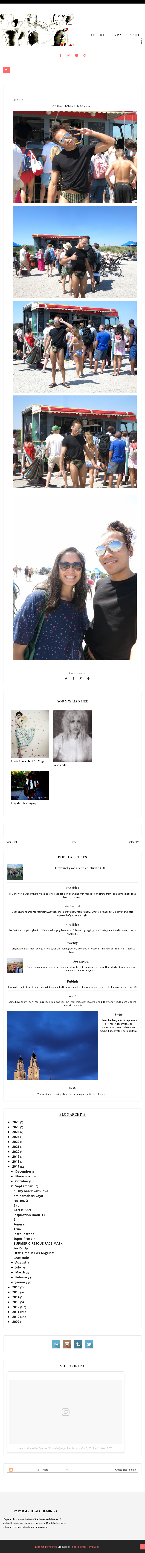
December (23, 1171)
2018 (16, 1161)
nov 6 (72, 996)
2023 (16, 1137)
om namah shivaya (28, 1196)
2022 (16, 1141)
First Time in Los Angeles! (33, 1253)
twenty (73, 943)
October (22, 1181)
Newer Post (10, 842)
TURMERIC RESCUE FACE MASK (37, 1243)
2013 (16, 1302)
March (20, 1272)
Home (73, 842)
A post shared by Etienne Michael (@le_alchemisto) (48, 1448)
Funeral (19, 1224)
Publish (72, 981)
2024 (16, 1132)
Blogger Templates (46, 1546)
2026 (16, 1122)
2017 (16, 1166)
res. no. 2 (20, 1200)
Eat (16, 1205)
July (18, 1267)
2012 (16, 1307)
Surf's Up (20, 1248)
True (17, 1229)
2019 (16, 1156)
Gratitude (21, 1258)
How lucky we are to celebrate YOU (80, 868)
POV (72, 1088)
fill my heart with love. (31, 1191)
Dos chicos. (80, 961)
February (22, 1277)
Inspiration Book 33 (29, 1215)
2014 (16, 1297)
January (21, 1282)
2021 (16, 1146)
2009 (16, 1321)
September (24, 1186)
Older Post (135, 842)
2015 (16, 1292)
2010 (16, 1316)
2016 (16, 1287)
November (24, 1176)
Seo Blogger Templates (85, 1546)
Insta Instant (23, 1234)
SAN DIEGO (22, 1210)
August (21, 1262)
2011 (16, 1312)
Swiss (119, 1014)
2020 (16, 1151)
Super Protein (24, 1238)
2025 (16, 1127)
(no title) (72, 888)
